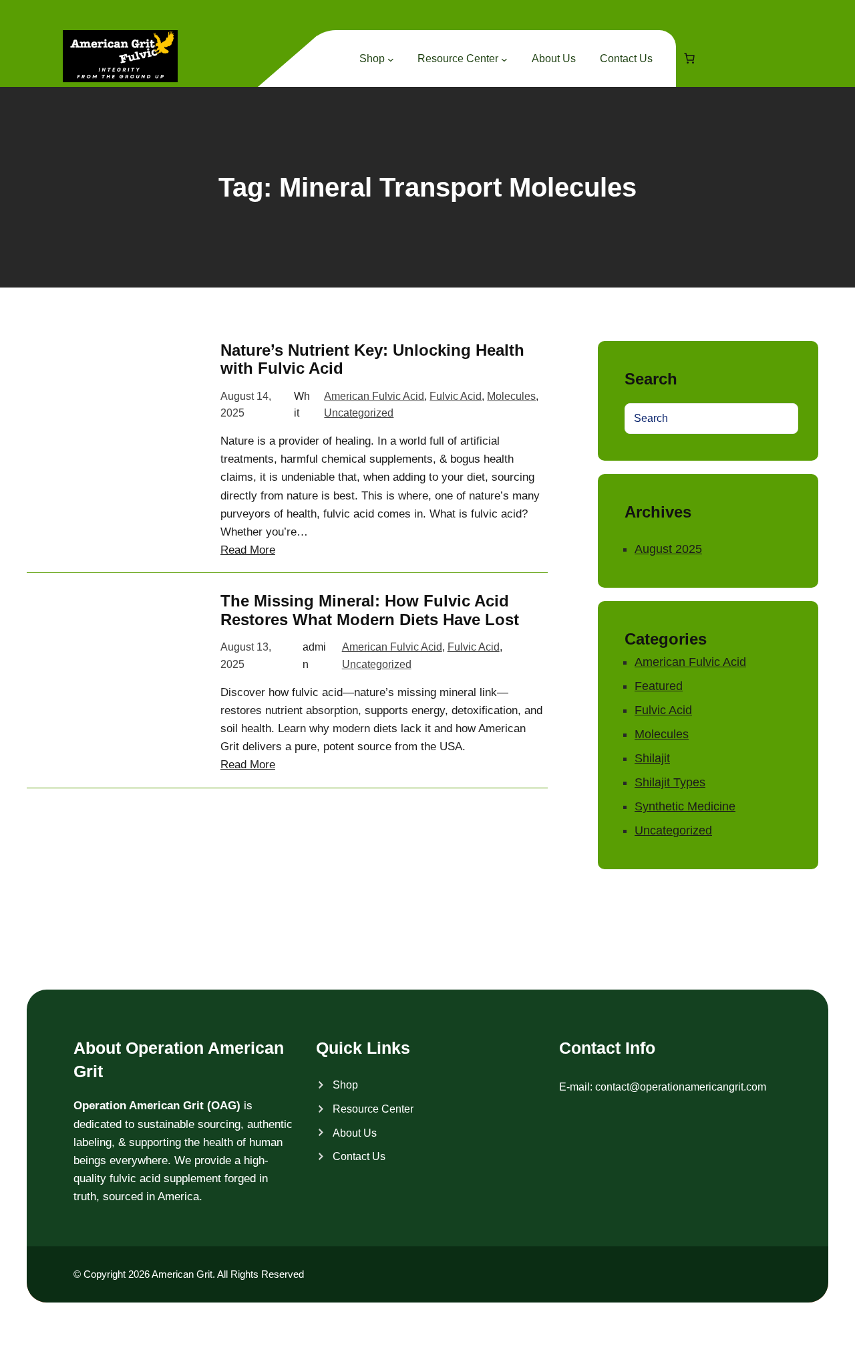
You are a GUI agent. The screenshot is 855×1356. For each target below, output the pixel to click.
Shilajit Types (670, 782)
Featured (659, 686)
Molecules (511, 396)
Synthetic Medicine (685, 806)
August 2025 (668, 549)
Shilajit (652, 758)
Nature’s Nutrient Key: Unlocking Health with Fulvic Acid (372, 359)
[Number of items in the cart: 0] (689, 58)
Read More (247, 550)
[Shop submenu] (390, 59)
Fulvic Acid (456, 396)
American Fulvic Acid (374, 396)
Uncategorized (358, 413)
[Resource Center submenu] (504, 59)
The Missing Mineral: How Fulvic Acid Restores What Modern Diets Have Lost (369, 610)
